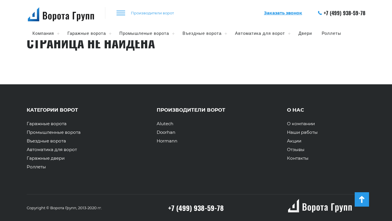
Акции (294, 141)
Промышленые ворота (144, 33)
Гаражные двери (46, 158)
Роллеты (331, 33)
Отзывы (295, 149)
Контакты (297, 158)
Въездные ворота (202, 33)
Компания (43, 33)
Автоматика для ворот (260, 33)
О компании (301, 123)
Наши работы (302, 132)
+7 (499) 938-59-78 (344, 13)
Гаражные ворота (86, 33)
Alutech (165, 123)
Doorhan (166, 132)
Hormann (167, 141)
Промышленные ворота (54, 132)
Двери (305, 33)
